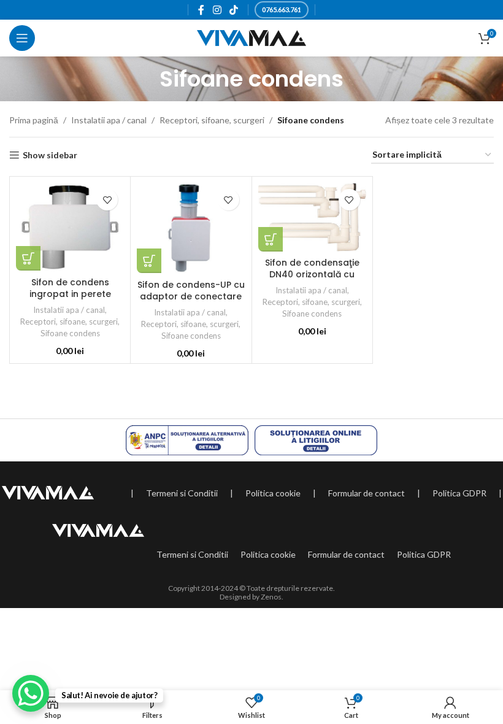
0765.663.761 (281, 9)
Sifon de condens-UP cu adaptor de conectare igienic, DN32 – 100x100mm (191, 303)
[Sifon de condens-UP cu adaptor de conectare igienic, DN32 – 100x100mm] (191, 228)
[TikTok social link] (233, 10)
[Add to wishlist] (107, 199)
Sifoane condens (70, 333)
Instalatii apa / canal (109, 120)
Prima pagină (33, 120)
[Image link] (48, 491)
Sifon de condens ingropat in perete (70, 288)
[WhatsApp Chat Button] (30, 693)
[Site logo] (252, 37)
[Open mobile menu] (22, 38)
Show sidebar (50, 155)
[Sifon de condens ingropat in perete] (70, 227)
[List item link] (182, 493)
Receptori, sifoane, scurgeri (211, 120)
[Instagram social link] (217, 10)
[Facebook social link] (201, 10)
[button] (28, 258)
